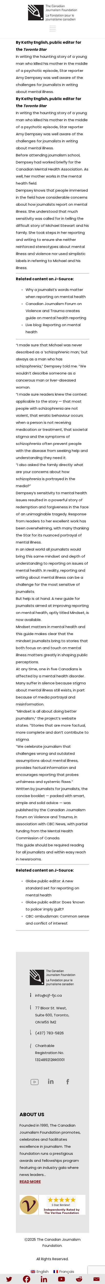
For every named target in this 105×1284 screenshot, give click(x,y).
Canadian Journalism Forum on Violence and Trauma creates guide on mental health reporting (56, 310)
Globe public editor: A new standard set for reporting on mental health (52, 888)
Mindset (77, 612)
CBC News (56, 823)
